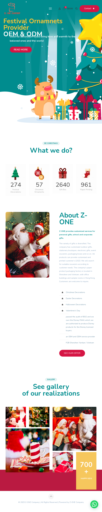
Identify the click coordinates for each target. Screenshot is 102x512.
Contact (87, 8)
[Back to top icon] (51, 496)
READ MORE (21, 49)
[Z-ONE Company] (12, 8)
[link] (16, 417)
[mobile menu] (50, 8)
